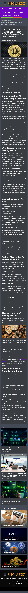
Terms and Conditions (9, 583)
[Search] (26, 8)
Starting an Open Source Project (13, 525)
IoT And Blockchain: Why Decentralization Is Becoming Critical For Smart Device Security (20, 417)
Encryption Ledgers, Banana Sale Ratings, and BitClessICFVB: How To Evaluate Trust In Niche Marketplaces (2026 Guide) (14, 475)
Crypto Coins (6, 12)
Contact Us (17, 15)
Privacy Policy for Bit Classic (14, 581)
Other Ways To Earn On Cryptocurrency (12, 566)
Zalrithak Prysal (6, 451)
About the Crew (7, 15)
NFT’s (14, 12)
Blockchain (18, 8)
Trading (21, 12)
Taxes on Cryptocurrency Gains (10, 539)
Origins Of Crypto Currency (9, 552)
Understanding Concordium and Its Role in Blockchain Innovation (7, 417)
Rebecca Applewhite (7, 40)
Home (10, 8)
